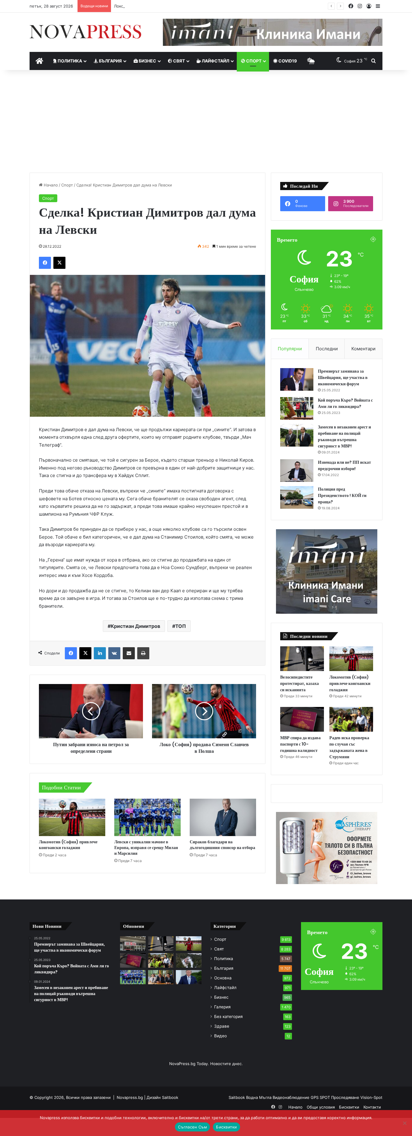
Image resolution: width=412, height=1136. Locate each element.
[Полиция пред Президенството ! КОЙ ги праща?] (296, 497)
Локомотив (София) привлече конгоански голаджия (165, 6)
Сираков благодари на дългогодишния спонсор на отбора (222, 845)
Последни (327, 349)
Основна (223, 977)
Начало (50, 185)
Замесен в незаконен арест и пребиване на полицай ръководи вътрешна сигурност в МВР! (344, 436)
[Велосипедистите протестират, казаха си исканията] (302, 658)
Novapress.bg (130, 1097)
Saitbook (170, 1097)
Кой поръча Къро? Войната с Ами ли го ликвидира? (345, 403)
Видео (220, 1035)
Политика (69, 60)
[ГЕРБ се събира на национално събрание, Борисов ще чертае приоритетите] (161, 977)
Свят (178, 60)
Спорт (253, 60)
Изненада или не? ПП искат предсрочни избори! (344, 465)
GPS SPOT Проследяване (335, 1097)
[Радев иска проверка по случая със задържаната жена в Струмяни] (351, 719)
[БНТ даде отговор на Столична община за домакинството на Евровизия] (133, 943)
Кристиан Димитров (135, 626)
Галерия (222, 1006)
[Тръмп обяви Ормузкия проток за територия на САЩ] (188, 977)
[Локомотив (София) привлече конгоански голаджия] (72, 817)
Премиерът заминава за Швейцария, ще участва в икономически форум (343, 377)
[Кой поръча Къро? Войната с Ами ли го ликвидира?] (296, 408)
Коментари (363, 349)
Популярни (290, 349)
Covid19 (287, 60)
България (110, 60)
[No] (404, 1123)
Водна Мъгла (259, 1097)
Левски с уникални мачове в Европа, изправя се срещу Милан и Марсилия (146, 847)
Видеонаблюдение (292, 1097)
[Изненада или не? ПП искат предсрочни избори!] (296, 470)
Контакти (372, 1107)
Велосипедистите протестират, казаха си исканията (299, 683)
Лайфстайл (215, 60)
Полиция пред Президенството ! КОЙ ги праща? (342, 495)
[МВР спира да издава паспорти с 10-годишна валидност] (302, 719)
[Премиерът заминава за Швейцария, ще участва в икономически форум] (296, 379)
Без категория (228, 1016)
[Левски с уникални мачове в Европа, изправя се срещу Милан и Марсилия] (147, 817)
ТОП (180, 626)
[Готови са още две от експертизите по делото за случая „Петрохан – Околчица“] (188, 960)
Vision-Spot (371, 1097)
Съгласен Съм (192, 1127)
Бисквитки (349, 1107)
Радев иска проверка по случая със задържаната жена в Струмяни (349, 747)
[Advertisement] (206, 121)
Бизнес (147, 60)
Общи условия (321, 1107)
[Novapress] (85, 32)
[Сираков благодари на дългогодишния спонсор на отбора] (223, 817)
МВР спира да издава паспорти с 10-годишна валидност (300, 744)
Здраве (221, 1026)
